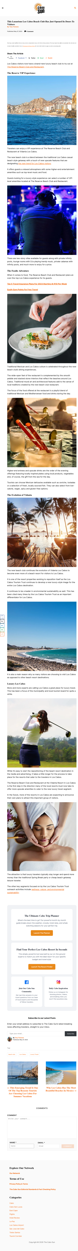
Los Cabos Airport (17, 1225)
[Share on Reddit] (2, 634)
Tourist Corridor (16, 1236)
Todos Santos (15, 1232)
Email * (41, 1143)
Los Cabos (22, 1054)
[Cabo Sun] (39, 8)
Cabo (12, 1203)
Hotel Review (15, 1218)
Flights (12, 1214)
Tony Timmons (14, 27)
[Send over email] (2, 630)
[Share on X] (2, 621)
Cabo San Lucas (16, 1207)
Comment (12, 1115)
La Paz (12, 1221)
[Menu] (3, 8)
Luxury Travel (34, 1054)
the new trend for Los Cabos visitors (34, 163)
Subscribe (70, 1034)
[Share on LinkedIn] (2, 625)
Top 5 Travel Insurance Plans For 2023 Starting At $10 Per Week (37, 284)
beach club (11, 1054)
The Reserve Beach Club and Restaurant (25, 67)
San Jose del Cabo (17, 1229)
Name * (13, 1142)
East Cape (14, 1210)
